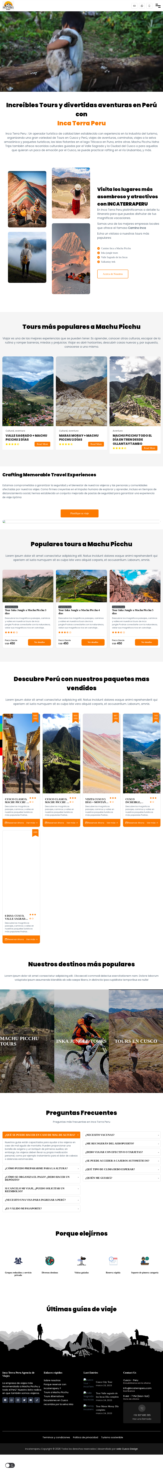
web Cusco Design (127, 1448)
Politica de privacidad (85, 1437)
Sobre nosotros (52, 1380)
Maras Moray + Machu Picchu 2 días (79, 437)
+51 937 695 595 (142, 1415)
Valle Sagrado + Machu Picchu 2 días (26, 437)
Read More (42, 444)
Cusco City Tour (104, 1382)
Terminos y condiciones (56, 1437)
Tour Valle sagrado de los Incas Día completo (107, 1395)
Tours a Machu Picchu (56, 1392)
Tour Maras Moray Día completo (107, 1408)
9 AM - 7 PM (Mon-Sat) (136, 1396)
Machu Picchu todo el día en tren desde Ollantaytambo (132, 439)
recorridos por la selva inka (58, 1404)
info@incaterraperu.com (137, 1388)
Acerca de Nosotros (113, 274)
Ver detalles (39, 642)
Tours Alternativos (54, 1396)
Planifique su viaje (79, 513)
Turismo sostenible (112, 1437)
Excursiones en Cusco (56, 1400)
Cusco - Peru (130, 1380)
